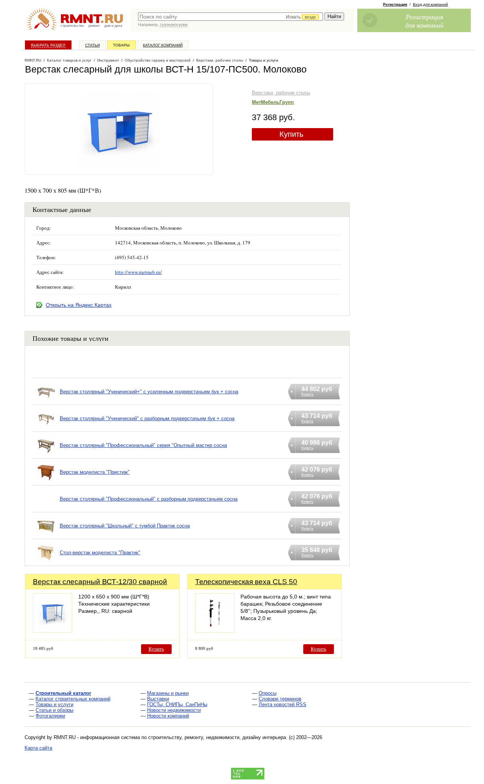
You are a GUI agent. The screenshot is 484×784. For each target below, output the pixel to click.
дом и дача (113, 26)
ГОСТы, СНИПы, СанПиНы (177, 704)
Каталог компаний (163, 45)
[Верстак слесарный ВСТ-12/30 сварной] (52, 630)
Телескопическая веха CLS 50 (246, 582)
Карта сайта (38, 748)
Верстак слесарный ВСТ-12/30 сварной (100, 582)
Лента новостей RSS (282, 704)
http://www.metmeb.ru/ (138, 272)
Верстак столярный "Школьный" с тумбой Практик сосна (125, 526)
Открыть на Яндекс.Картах (79, 305)
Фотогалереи (50, 716)
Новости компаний (168, 716)
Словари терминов (280, 699)
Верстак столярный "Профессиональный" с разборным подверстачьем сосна (148, 499)
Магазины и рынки (168, 693)
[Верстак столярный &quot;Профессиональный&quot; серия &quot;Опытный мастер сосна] (46, 455)
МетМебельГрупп (273, 102)
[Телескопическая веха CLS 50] (214, 630)
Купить (291, 134)
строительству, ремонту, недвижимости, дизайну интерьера (217, 737)
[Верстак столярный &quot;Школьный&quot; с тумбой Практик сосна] (46, 535)
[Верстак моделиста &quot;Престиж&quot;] (46, 481)
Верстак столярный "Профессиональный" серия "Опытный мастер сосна (143, 445)
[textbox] (230, 16)
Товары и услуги (54, 704)
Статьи (92, 45)
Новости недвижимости (174, 710)
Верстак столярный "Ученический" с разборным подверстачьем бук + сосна (147, 418)
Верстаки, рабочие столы (281, 93)
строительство (72, 26)
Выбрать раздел (48, 45)
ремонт (94, 26)
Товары (121, 45)
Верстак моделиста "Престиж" (95, 472)
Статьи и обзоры (54, 710)
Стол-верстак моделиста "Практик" (100, 552)
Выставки (158, 699)
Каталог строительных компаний (73, 699)
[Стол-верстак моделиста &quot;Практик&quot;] (46, 562)
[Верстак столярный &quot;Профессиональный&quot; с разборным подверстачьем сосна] (46, 508)
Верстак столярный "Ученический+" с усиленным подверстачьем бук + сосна (149, 391)
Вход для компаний (430, 4)
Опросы (267, 693)
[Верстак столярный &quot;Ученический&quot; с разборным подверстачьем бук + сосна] (46, 428)
